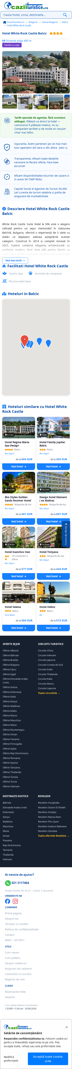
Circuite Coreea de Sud (50, 664)
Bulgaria (33, 22)
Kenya (6, 817)
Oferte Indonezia (12, 692)
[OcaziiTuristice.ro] (26, 5)
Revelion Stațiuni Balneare (52, 826)
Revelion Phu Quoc (48, 821)
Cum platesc (12, 958)
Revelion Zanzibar (47, 831)
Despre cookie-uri (16, 963)
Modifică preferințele (11, 1058)
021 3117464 (20, 883)
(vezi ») (63, 147)
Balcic (65, 22)
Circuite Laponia (47, 688)
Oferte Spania (10, 762)
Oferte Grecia (10, 687)
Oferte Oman (10, 734)
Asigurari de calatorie (18, 968)
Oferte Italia (9, 696)
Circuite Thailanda (48, 674)
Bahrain (7, 802)
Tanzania (7, 849)
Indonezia (8, 812)
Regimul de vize (15, 979)
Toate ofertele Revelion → (53, 835)
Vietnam (7, 859)
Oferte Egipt (9, 674)
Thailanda (8, 854)
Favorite (10, 997)
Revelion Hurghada (48, 802)
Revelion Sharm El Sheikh (52, 807)
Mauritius (8, 826)
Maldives (8, 821)
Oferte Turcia (10, 781)
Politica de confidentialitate (22, 929)
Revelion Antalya (47, 812)
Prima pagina (13, 913)
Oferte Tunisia (10, 777)
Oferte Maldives (11, 706)
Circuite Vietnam (47, 655)
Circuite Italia (45, 678)
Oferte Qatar (10, 748)
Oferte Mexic (10, 725)
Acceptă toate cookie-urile (48, 1059)
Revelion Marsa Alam (49, 817)
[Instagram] (15, 901)
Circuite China (45, 650)
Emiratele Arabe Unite (15, 807)
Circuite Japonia (46, 660)
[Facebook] (7, 901)
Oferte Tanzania (11, 767)
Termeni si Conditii (16, 924)
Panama (7, 840)
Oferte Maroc (10, 715)
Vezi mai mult (13, 260)
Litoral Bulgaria (50, 22)
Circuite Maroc (46, 683)
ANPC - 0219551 (15, 940)
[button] (48, 343)
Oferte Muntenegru (13, 729)
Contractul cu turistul (18, 974)
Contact (9, 934)
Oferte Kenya (10, 701)
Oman (6, 835)
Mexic (6, 831)
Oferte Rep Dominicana (15, 753)
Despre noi (11, 918)
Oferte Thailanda (12, 772)
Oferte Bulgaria (11, 664)
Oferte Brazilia (10, 660)
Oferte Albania (10, 650)
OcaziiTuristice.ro (15, 22)
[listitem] (9, 102)
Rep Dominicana (12, 845)
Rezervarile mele (15, 991)
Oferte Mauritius (12, 720)
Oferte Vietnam (11, 786)
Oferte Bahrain (11, 655)
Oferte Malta (10, 710)
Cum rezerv (12, 952)
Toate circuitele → (49, 693)
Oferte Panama (11, 739)
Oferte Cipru (9, 669)
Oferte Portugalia (12, 743)
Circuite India (45, 669)
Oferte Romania (11, 758)
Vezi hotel (17, 466)
